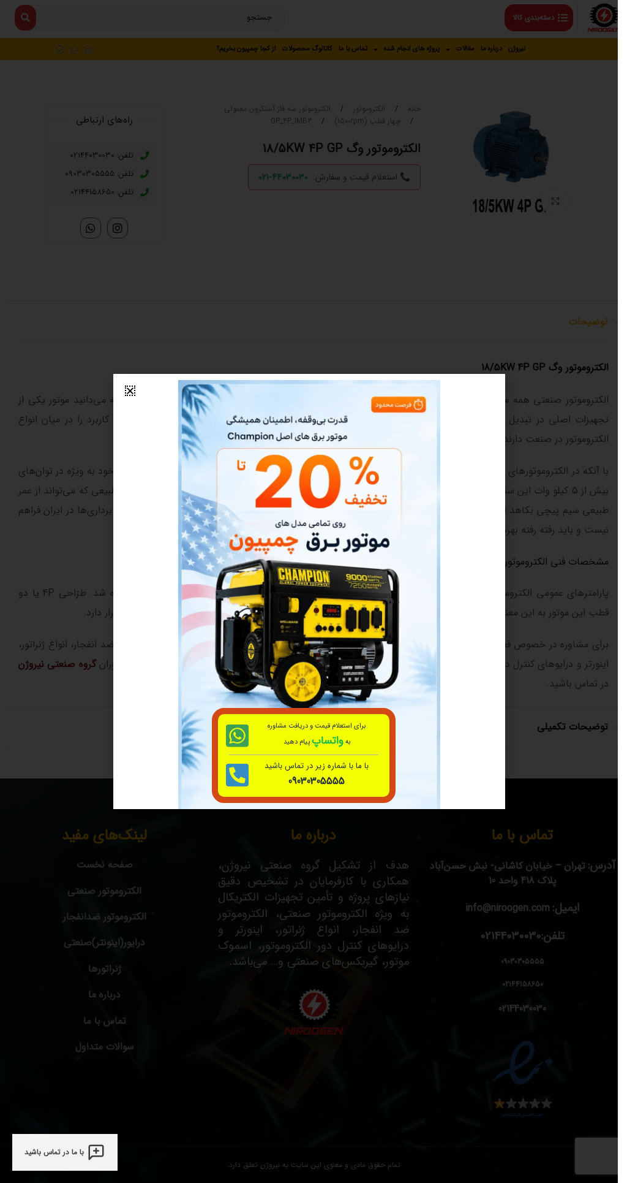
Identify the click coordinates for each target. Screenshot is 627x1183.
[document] (309, 591)
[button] (130, 390)
